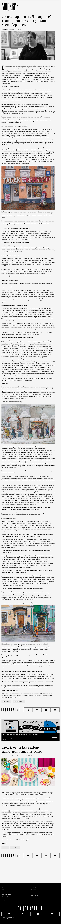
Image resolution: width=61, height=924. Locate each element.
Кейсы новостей (5, 756)
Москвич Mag (9, 917)
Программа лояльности (37, 898)
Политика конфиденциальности (39, 892)
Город (3, 29)
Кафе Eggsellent (15, 847)
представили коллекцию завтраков (32, 793)
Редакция (33, 887)
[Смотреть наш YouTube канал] (55, 709)
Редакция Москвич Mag (18, 756)
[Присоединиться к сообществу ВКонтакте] (37, 709)
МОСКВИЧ (10, 6)
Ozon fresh (5, 847)
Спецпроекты (34, 895)
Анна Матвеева (10, 29)
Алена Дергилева (6, 701)
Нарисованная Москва (19, 701)
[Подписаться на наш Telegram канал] (28, 709)
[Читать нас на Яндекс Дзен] (46, 709)
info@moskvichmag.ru (10, 918)
